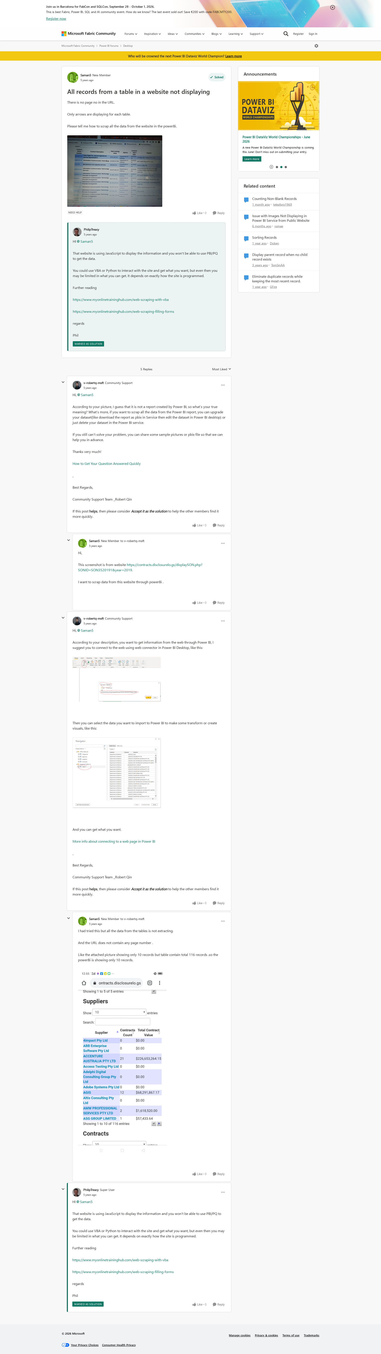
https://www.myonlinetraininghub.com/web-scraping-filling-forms (123, 311)
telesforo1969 (282, 204)
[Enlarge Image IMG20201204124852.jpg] (114, 171)
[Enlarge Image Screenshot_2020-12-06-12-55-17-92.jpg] (122, 1062)
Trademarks (311, 1335)
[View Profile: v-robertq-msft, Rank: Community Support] (77, 385)
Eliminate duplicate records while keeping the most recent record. (277, 278)
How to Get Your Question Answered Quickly (107, 463)
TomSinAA (278, 265)
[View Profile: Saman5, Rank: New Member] (72, 77)
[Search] (286, 33)
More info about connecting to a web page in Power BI (114, 841)
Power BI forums (108, 45)
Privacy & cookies (266, 1335)
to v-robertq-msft (132, 541)
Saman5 (85, 75)
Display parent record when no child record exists (279, 256)
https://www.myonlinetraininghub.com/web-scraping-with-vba (121, 299)
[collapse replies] (63, 382)
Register (298, 33)
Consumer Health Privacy (119, 1345)
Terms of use (290, 1335)
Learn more (233, 56)
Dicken (274, 243)
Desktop (128, 45)
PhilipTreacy (91, 229)
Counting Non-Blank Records (274, 198)
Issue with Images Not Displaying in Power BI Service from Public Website (280, 218)
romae (279, 226)
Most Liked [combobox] (221, 369)
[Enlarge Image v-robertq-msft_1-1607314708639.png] (117, 773)
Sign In (313, 33)
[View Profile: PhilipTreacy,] (77, 231)
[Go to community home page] (89, 33)
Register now (56, 18)
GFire (273, 287)
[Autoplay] (271, 167)
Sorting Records (264, 237)
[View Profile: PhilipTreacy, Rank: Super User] (76, 1192)
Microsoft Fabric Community (78, 45)
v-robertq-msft (94, 383)
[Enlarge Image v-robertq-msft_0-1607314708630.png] (117, 679)
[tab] (277, 167)
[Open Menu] (316, 46)
